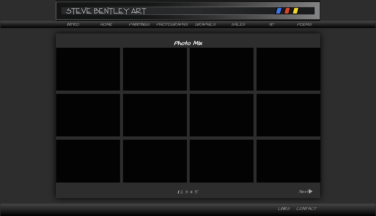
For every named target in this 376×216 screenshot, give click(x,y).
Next (303, 192)
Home (106, 24)
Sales (238, 24)
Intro (73, 24)
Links (284, 209)
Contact (306, 209)
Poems (304, 24)
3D (271, 24)
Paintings (139, 24)
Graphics (205, 24)
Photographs (172, 24)
